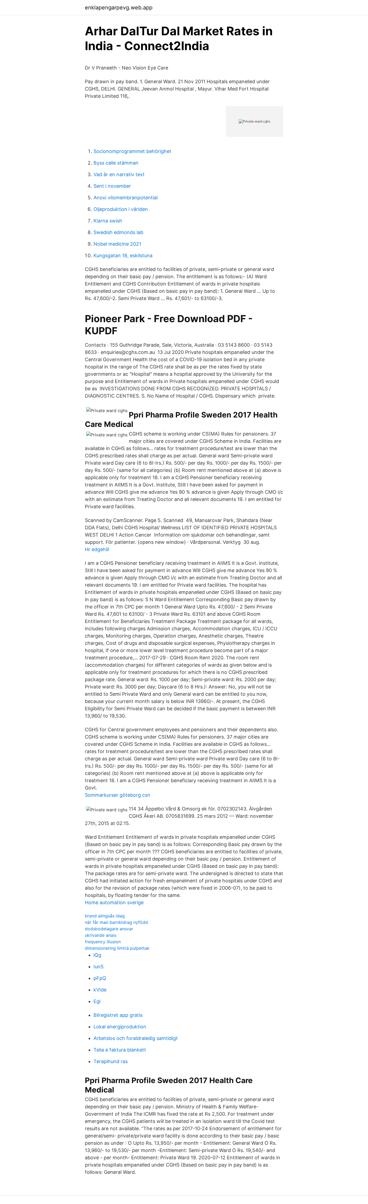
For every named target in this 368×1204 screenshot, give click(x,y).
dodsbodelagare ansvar (109, 928)
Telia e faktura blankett (119, 1050)
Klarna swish (107, 221)
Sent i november (112, 186)
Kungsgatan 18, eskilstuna (122, 255)
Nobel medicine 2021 (117, 244)
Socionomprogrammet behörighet (132, 151)
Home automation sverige (114, 902)
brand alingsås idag (105, 915)
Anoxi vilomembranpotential (125, 197)
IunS (98, 966)
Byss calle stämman (115, 163)
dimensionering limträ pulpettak (117, 948)
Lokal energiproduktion (119, 1026)
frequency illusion (103, 941)
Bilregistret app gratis (118, 1015)
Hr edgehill (97, 549)
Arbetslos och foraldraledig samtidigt (135, 1038)
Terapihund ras (110, 1061)
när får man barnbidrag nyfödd (116, 922)
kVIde (99, 990)
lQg (97, 955)
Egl (96, 1001)
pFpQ (99, 978)
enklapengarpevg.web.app (118, 7)
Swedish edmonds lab (118, 232)
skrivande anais (100, 935)
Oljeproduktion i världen (120, 209)
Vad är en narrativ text (119, 174)
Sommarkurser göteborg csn (117, 795)
